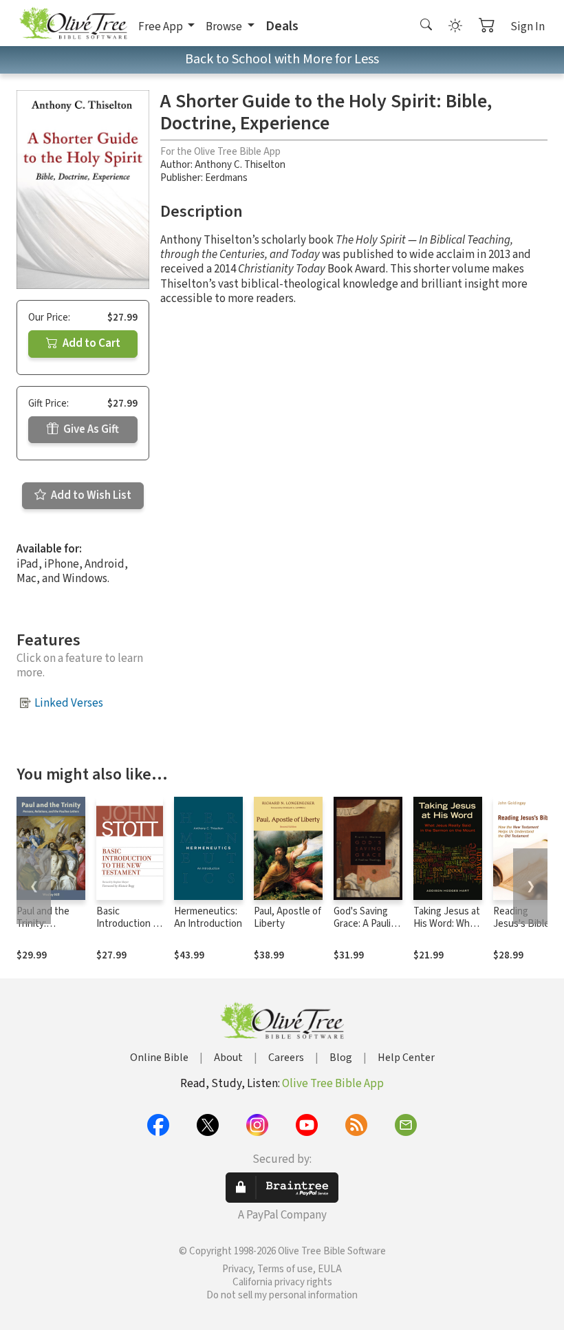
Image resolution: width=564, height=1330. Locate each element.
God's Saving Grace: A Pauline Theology (368, 924)
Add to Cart (90, 343)
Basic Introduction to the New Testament (129, 931)
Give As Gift (90, 429)
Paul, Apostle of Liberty (287, 918)
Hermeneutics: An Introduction (208, 918)
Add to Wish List (90, 495)
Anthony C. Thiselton (240, 165)
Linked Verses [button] (68, 703)
